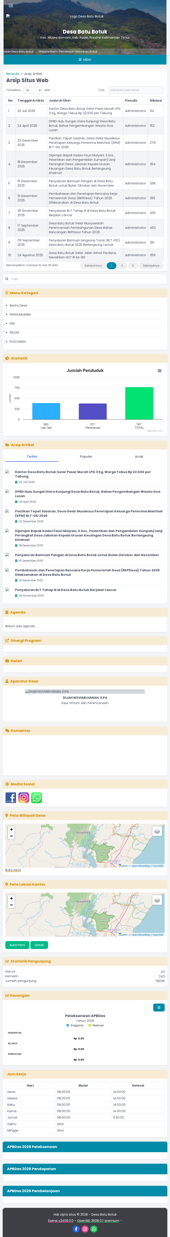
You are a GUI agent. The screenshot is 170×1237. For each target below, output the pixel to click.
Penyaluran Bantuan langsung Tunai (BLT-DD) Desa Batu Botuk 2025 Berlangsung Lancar (84, 242)
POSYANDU (18, 341)
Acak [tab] (139, 456)
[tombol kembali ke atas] (161, 1228)
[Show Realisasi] (96, 1025)
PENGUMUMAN (20, 314)
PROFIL (14, 332)
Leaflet (123, 866)
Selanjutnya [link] (151, 265)
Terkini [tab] (32, 456)
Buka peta (13, 870)
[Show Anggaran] (74, 1025)
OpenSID (158, 866)
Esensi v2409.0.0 (60, 1220)
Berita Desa (18, 305)
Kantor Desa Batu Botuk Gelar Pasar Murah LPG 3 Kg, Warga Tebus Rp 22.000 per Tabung (85, 110)
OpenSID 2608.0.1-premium (98, 1220)
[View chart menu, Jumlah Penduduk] (159, 371)
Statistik (19, 358)
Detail (39, 945)
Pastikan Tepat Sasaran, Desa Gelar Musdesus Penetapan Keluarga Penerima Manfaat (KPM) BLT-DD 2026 (84, 142)
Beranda (12, 74)
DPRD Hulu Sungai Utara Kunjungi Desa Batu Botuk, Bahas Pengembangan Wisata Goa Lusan (82, 125)
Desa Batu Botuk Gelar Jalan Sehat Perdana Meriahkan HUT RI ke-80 (82, 255)
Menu (86, 59)
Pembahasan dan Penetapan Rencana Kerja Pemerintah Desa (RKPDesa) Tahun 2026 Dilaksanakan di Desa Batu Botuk (83, 198)
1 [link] (111, 265)
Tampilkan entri (28, 90)
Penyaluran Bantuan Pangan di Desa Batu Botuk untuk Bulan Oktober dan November (81, 183)
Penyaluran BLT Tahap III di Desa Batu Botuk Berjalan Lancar (66, 590)
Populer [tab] (86, 456)
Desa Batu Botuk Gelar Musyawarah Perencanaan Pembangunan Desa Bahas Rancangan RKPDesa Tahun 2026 (80, 227)
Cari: (102, 90)
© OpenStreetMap (140, 866)
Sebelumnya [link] (93, 265)
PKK (12, 323)
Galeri (16, 660)
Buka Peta (17, 945)
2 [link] (122, 265)
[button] (11, 829)
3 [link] (133, 265)
